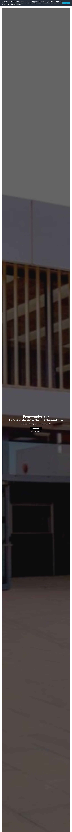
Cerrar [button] (66, 3)
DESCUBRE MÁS (36, 428)
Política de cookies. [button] (17, 4)
